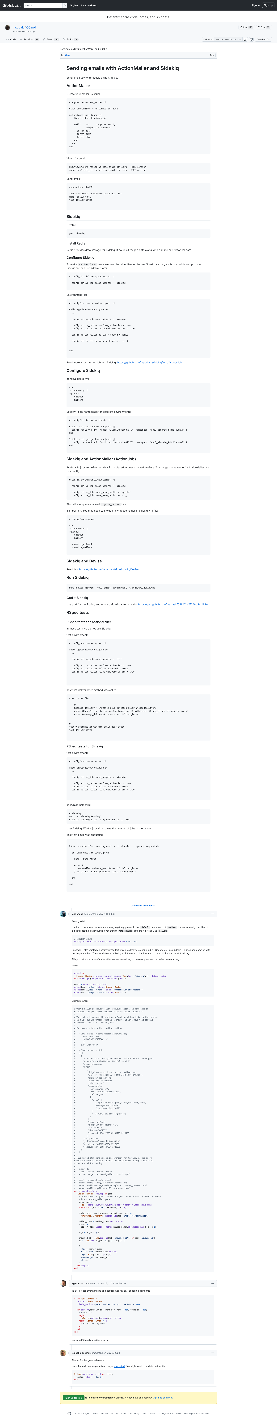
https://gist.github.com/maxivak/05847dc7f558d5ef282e (173, 604)
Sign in (255, 5)
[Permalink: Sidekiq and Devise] (64, 561)
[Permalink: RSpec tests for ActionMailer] (64, 622)
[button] (245, 39)
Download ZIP (263, 39)
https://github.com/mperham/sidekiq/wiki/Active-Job (149, 362)
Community (134, 1413)
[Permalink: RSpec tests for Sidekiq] (64, 746)
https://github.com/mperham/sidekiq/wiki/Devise (108, 569)
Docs (144, 1413)
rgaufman (77, 1283)
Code (13, 39)
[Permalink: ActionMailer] (64, 85)
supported (119, 1366)
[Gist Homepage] (12, 5)
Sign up (268, 5)
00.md (31, 27)
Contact (152, 1413)
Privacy (104, 1413)
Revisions (31, 39)
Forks (72, 39)
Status (123, 1413)
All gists (74, 5)
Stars (52, 39)
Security (114, 1413)
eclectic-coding (81, 1352)
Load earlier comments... (143, 905)
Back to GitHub (89, 5)
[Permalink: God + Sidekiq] (64, 598)
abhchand (77, 914)
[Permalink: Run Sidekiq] (64, 577)
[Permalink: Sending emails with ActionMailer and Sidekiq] (64, 68)
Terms (95, 1413)
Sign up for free (73, 1397)
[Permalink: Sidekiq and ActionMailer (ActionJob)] (64, 459)
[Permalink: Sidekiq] (64, 216)
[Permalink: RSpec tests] (64, 612)
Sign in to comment (162, 1397)
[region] (138, 478)
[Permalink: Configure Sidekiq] (64, 258)
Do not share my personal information (193, 1413)
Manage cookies (166, 1413)
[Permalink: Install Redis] (64, 243)
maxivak (18, 27)
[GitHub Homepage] (69, 1413)
